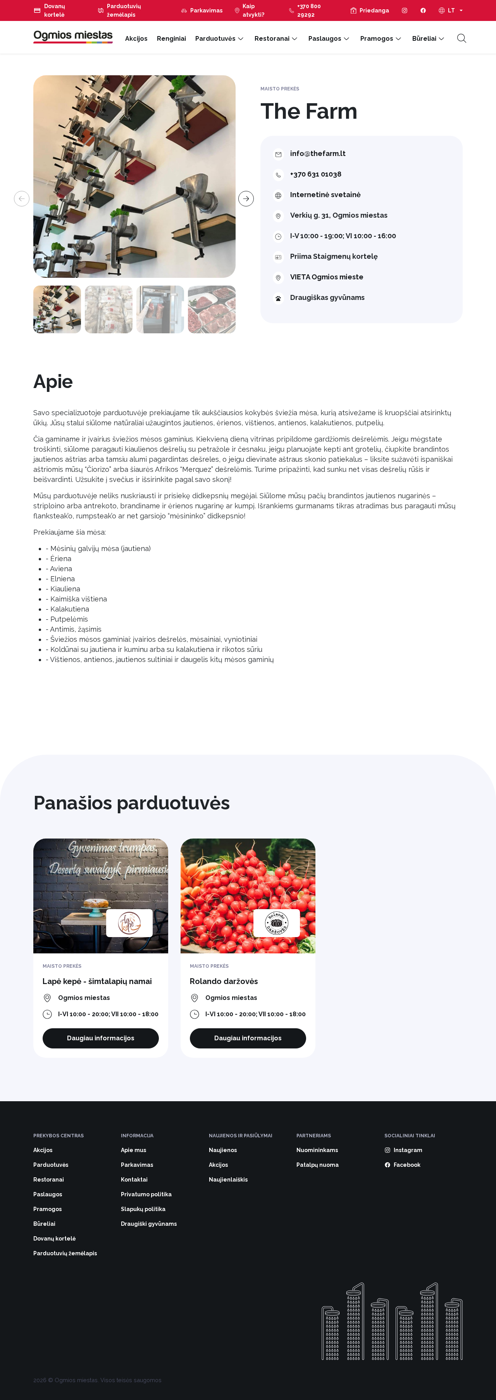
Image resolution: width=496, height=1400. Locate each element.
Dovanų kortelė (54, 10)
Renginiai (171, 38)
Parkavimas (206, 10)
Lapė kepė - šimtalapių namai (97, 981)
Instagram (408, 1150)
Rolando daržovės (224, 981)
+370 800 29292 (309, 10)
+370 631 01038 (315, 174)
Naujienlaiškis (228, 1179)
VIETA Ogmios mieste (326, 277)
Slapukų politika (143, 1209)
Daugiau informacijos (100, 1038)
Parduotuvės (215, 38)
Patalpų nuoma (317, 1165)
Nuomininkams (317, 1150)
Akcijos (136, 38)
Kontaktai (134, 1179)
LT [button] (451, 10)
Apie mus (133, 1150)
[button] (243, 194)
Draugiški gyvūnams (149, 1224)
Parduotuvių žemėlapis (124, 10)
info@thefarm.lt (318, 153)
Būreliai (424, 38)
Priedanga (374, 10)
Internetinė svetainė (325, 195)
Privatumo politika (146, 1194)
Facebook (407, 1165)
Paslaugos (324, 38)
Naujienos (223, 1150)
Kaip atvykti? (253, 10)
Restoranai (272, 38)
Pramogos (376, 38)
